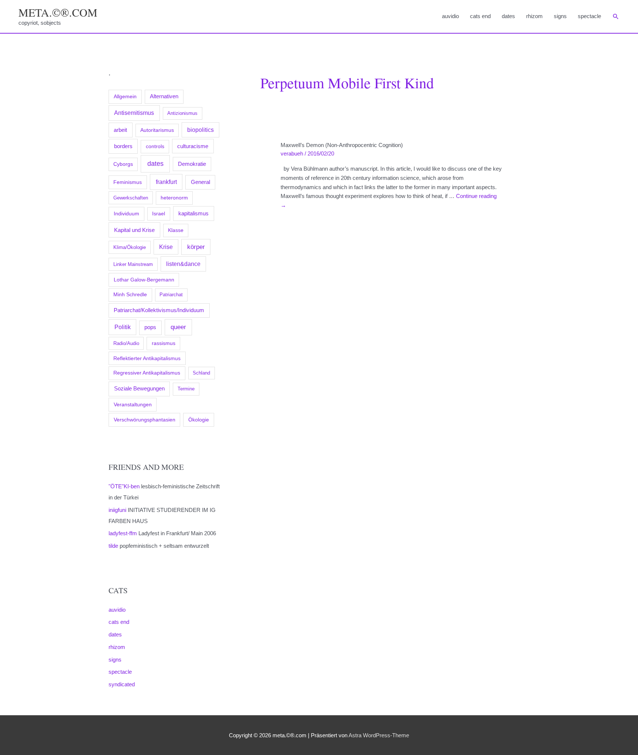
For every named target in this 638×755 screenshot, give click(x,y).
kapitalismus (193, 213)
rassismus (163, 343)
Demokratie (192, 164)
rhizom (534, 16)
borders (123, 146)
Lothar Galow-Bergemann (144, 280)
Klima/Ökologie (129, 247)
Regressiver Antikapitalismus (146, 373)
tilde (113, 546)
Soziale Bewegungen (139, 388)
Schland (201, 373)
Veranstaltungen (133, 404)
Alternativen (164, 96)
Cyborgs (123, 164)
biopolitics (200, 130)
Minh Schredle (130, 294)
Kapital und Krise (134, 230)
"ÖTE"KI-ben (124, 486)
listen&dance (183, 264)
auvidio (450, 16)
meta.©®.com (57, 12)
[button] (616, 16)
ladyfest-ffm (123, 533)
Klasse (175, 230)
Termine (186, 389)
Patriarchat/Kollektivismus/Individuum (159, 310)
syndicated (122, 684)
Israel (158, 213)
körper (196, 246)
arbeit (120, 130)
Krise (166, 247)
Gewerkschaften (130, 198)
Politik (122, 327)
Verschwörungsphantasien (144, 420)
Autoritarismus (157, 130)
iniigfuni (117, 510)
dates (508, 16)
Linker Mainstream (133, 264)
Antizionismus (182, 113)
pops (150, 327)
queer (178, 327)
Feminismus (127, 182)
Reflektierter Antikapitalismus (147, 358)
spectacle (589, 16)
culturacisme (192, 146)
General (200, 182)
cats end (480, 16)
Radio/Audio (126, 343)
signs (560, 16)
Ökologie (198, 420)
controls (155, 146)
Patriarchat (171, 294)
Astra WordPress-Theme (379, 735)
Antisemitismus (134, 113)
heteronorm (174, 198)
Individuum (126, 213)
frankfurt (166, 181)
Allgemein (125, 96)
